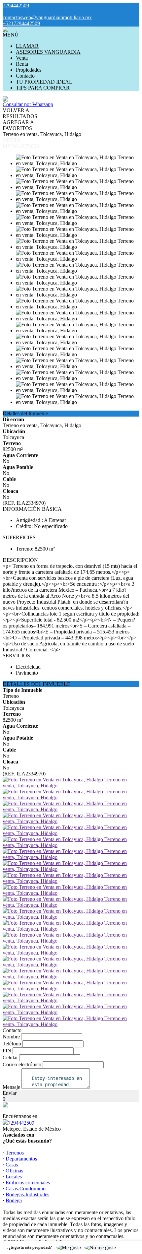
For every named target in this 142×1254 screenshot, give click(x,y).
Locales (14, 1176)
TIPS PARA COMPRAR (43, 88)
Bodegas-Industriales (27, 1194)
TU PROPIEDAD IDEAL (44, 82)
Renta (22, 64)
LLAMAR (27, 46)
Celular (10, 1057)
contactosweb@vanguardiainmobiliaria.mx (47, 17)
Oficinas (14, 1170)
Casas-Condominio (26, 1188)
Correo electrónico (22, 1064)
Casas (12, 1164)
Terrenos (15, 1152)
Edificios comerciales (28, 1182)
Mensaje (11, 1087)
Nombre (11, 1036)
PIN (7, 1050)
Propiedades (28, 70)
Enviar (10, 1093)
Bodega (14, 1200)
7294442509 (21, 1123)
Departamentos (21, 1158)
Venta (22, 58)
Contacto (25, 76)
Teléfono (12, 1043)
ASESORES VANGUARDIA (48, 52)
